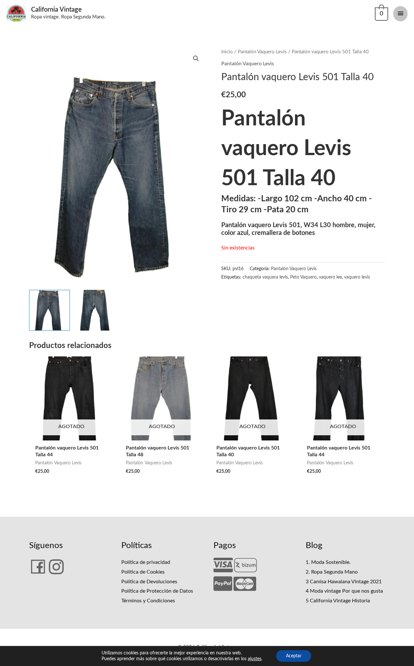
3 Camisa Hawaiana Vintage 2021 (344, 581)
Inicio (227, 51)
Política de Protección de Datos (157, 591)
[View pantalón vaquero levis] (49, 310)
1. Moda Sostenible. (328, 562)
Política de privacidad (145, 562)
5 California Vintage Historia (338, 600)
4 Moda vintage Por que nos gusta (344, 591)
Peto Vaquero (303, 277)
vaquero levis (357, 277)
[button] (196, 58)
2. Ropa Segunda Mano (332, 572)
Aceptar (293, 656)
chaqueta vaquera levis (265, 277)
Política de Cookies (143, 572)
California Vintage (56, 9)
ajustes (254, 659)
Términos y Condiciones (148, 600)
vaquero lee (330, 277)
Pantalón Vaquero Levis (262, 51)
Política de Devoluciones (149, 581)
